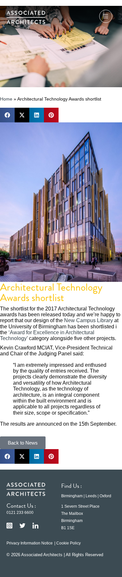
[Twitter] (22, 526)
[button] (105, 17)
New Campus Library (88, 320)
